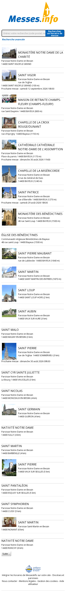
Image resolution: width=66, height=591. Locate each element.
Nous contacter (9, 581)
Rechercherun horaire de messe (54, 33)
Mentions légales (27, 581)
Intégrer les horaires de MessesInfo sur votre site (26, 575)
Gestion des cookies (47, 581)
